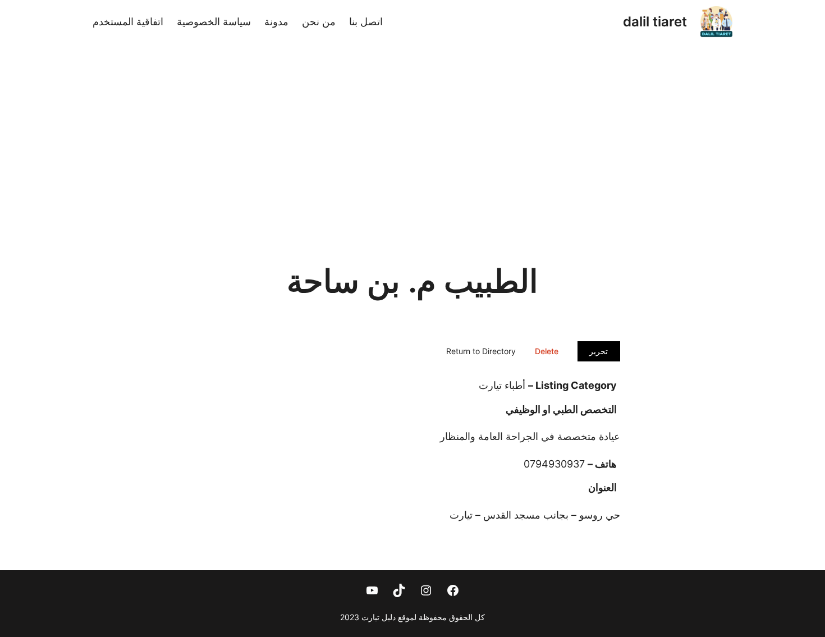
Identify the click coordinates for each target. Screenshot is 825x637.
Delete (546, 351)
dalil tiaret (655, 21)
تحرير (598, 351)
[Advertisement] (412, 141)
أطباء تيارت (502, 385)
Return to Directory (481, 351)
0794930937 (554, 464)
